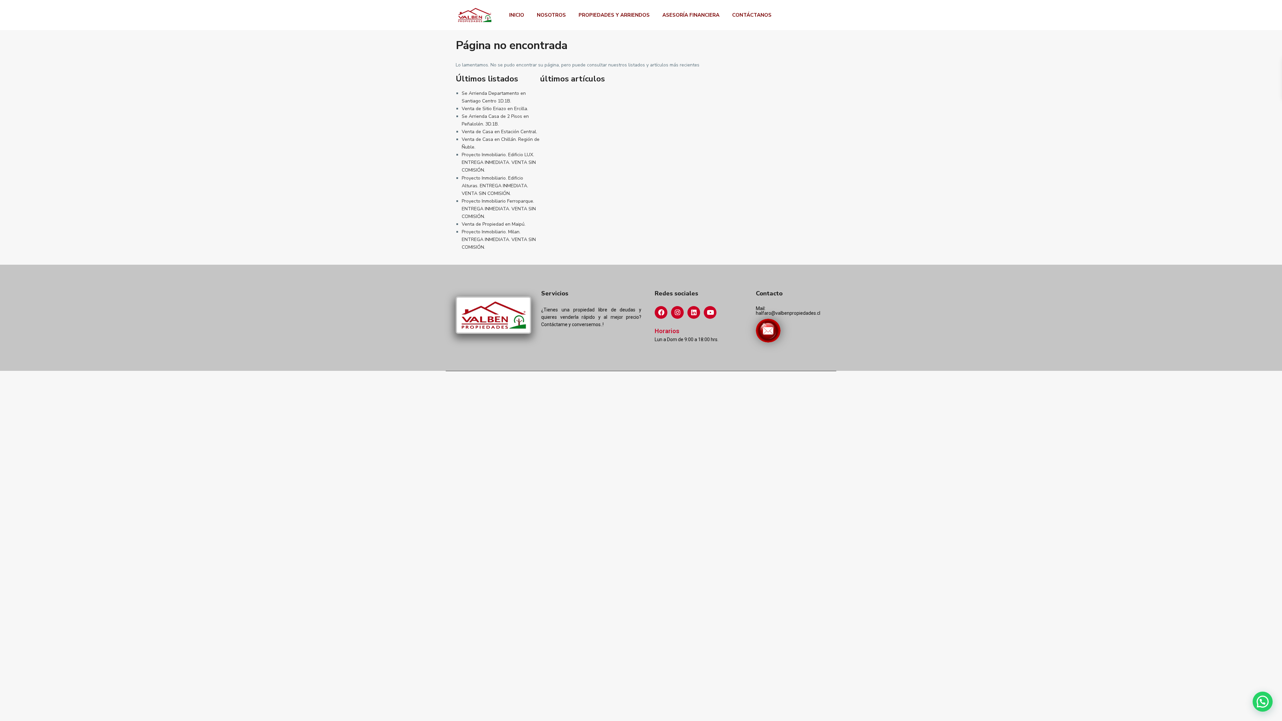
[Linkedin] (693, 312)
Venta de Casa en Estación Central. (499, 132)
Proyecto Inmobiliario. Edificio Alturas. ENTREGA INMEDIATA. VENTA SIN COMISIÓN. (495, 186)
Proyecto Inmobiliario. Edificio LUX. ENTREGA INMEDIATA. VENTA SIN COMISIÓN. (499, 162)
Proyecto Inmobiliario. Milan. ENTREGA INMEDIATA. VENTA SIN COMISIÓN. (499, 239)
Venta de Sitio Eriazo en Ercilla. (495, 108)
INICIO (516, 15)
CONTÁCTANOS (752, 15)
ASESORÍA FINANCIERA (690, 15)
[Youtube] (710, 312)
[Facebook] (661, 312)
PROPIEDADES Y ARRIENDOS (614, 15)
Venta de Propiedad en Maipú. (493, 224)
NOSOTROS (551, 15)
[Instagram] (677, 312)
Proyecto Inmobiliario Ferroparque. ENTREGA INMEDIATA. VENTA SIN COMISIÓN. (499, 209)
